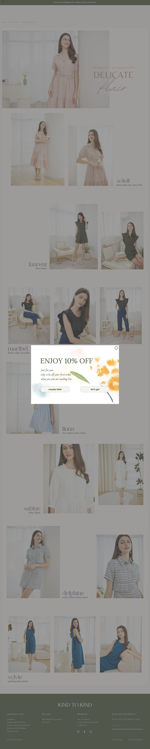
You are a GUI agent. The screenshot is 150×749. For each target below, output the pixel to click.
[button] (55, 389)
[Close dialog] (116, 347)
